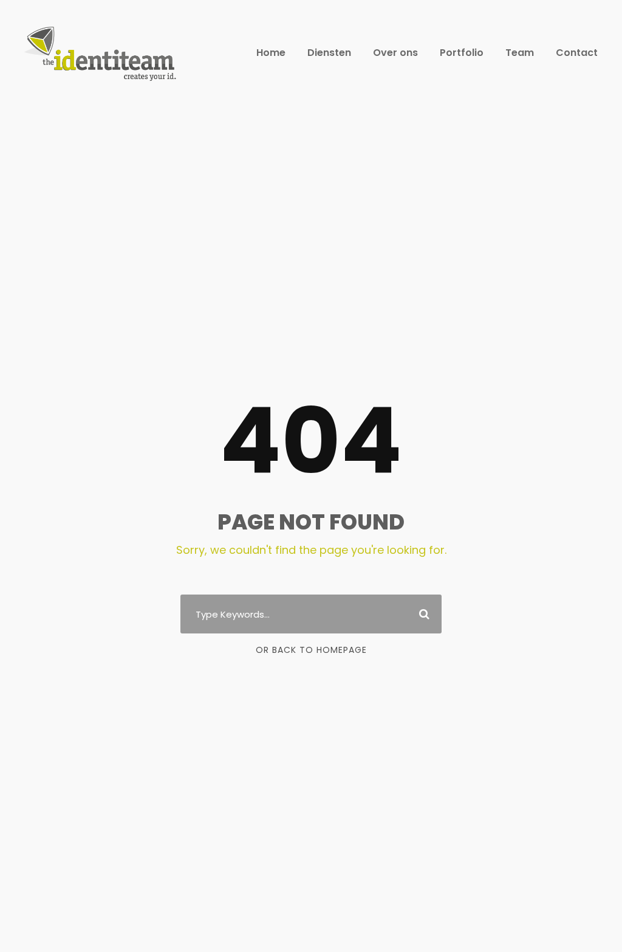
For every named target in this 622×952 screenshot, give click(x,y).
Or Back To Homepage (311, 650)
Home (270, 53)
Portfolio (462, 53)
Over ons (395, 53)
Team (519, 53)
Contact (577, 53)
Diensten (329, 53)
